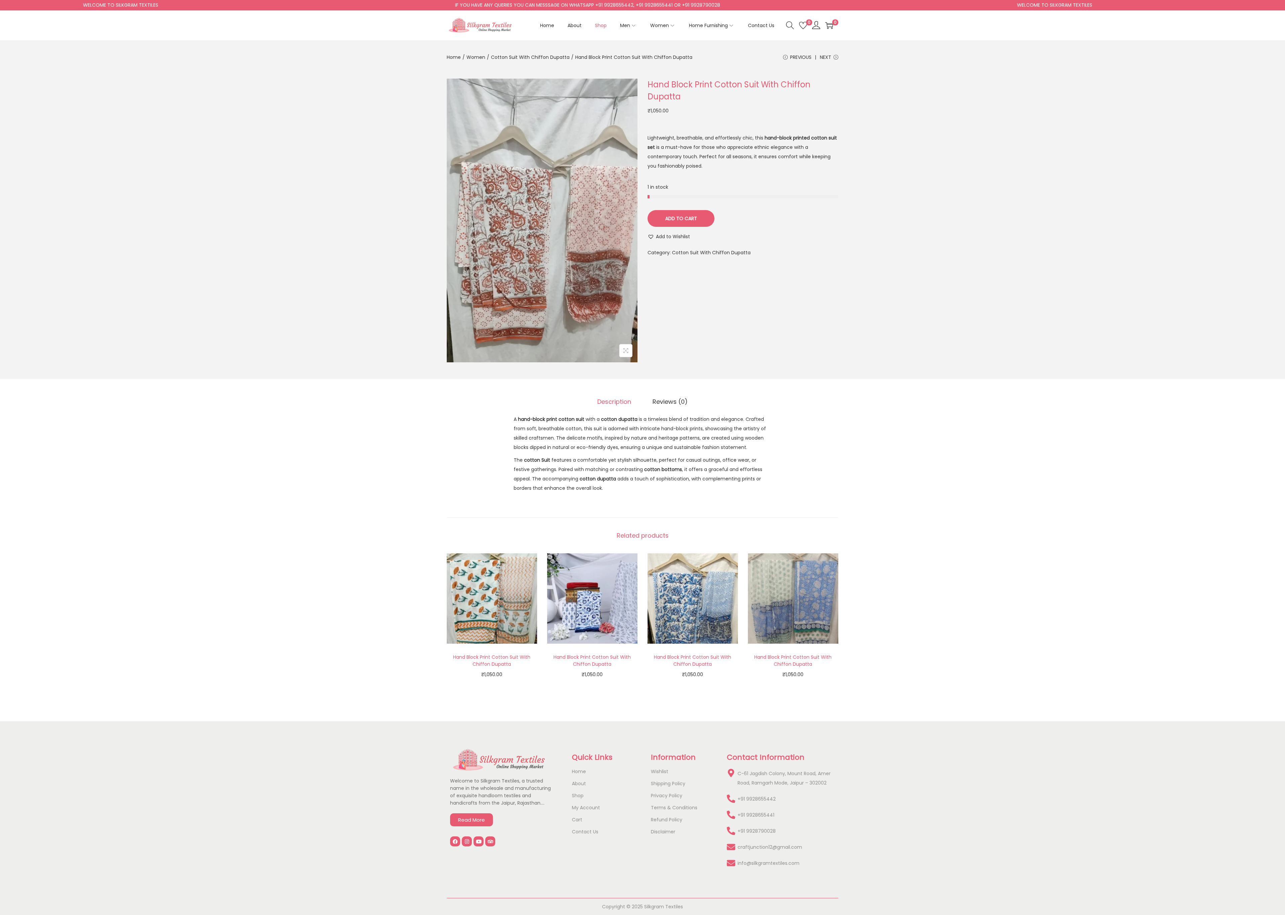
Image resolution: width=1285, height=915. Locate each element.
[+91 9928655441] (731, 815)
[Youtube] (479, 841)
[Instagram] (467, 841)
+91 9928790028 (757, 831)
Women (475, 57)
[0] (803, 25)
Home (454, 57)
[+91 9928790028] (731, 831)
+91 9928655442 (757, 799)
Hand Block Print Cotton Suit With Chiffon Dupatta (491, 660)
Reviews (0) (670, 401)
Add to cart (681, 218)
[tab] (614, 401)
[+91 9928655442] (731, 799)
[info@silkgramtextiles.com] (731, 863)
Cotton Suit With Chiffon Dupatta (530, 57)
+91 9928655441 (756, 815)
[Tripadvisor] (490, 841)
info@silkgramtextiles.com (768, 863)
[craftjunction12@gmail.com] (731, 847)
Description (614, 401)
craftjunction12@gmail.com (770, 847)
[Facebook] (455, 841)
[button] (669, 236)
